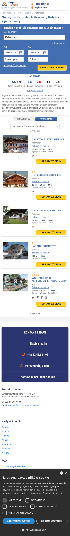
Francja (5, 431)
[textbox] (35, 37)
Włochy (5, 453)
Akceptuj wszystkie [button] (18, 521)
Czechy (5, 427)
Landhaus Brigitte (44, 246)
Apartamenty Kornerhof (48, 139)
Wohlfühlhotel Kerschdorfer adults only (49, 279)
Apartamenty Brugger (46, 210)
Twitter (11, 412)
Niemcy (5, 435)
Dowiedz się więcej (52, 493)
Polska (5, 440)
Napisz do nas (41, 7)
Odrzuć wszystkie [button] (52, 521)
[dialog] (35, 502)
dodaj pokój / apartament (15, 65)
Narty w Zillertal (35, 90)
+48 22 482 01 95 (42, 4)
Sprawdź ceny (51, 161)
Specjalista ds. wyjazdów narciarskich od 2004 (15, 8)
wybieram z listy (59, 43)
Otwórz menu (65, 6)
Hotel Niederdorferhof (47, 175)
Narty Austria (7, 13)
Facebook (5, 412)
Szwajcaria (7, 448)
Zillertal (28, 13)
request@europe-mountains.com (24, 405)
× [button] (66, 473)
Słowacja (6, 444)
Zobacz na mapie (40, 146)
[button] (35, 530)
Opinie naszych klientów (13, 466)
